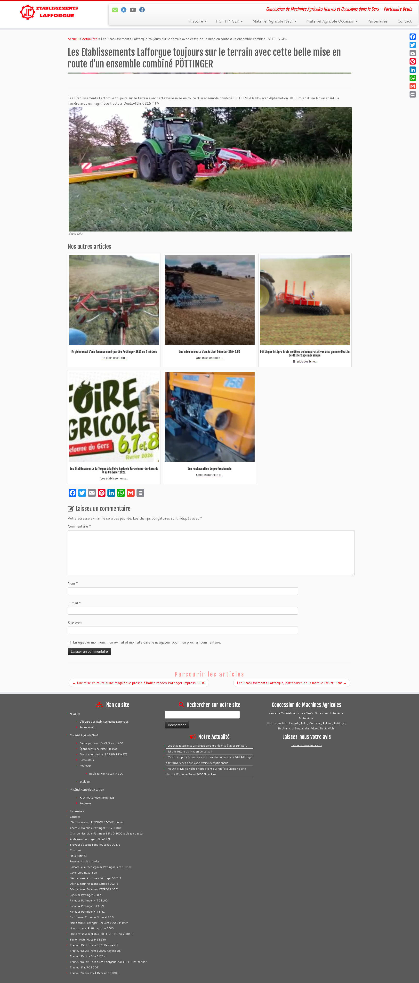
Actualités (89, 38)
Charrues (75, 850)
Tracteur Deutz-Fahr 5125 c (88, 956)
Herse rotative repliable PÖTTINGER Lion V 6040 (101, 934)
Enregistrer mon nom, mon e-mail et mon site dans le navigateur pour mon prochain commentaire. (147, 642)
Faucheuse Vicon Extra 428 (97, 798)
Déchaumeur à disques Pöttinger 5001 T (95, 878)
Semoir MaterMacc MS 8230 (88, 940)
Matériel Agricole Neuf (273, 21)
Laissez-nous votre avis (306, 745)
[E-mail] (116, 10)
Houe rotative (78, 856)
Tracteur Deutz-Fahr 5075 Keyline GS (94, 945)
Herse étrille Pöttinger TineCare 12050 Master (99, 923)
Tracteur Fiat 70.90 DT (84, 967)
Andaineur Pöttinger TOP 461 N (90, 839)
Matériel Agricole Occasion (330, 21)
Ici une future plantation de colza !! (190, 751)
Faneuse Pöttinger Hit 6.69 (87, 906)
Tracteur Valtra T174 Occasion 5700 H (94, 973)
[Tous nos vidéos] (134, 10)
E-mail (74, 603)
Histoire (196, 21)
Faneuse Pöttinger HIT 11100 (88, 900)
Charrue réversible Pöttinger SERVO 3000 (96, 828)
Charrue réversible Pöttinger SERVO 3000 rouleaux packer (106, 833)
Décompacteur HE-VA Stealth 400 (101, 743)
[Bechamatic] (125, 10)
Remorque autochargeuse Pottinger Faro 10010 (100, 867)
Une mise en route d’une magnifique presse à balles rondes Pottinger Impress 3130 (139, 682)
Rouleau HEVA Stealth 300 (106, 774)
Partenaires (377, 21)
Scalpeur (85, 782)
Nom (73, 583)
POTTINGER (228, 21)
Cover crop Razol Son (83, 873)
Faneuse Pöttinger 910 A (85, 895)
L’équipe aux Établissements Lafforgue (104, 722)
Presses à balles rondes (85, 861)
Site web (75, 622)
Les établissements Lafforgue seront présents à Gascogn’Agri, (207, 746)
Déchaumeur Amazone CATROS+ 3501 (94, 889)
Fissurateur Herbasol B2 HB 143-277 (104, 754)
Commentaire (79, 526)
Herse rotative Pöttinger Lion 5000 (91, 928)
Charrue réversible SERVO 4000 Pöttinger (96, 822)
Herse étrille (87, 760)
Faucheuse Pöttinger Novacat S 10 (91, 917)
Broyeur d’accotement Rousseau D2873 (95, 845)
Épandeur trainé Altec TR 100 (98, 749)
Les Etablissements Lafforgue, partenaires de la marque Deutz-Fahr (291, 682)
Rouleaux (85, 766)
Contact (404, 21)
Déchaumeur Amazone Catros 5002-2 (94, 884)
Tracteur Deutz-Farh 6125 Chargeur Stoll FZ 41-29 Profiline (108, 962)
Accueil (73, 38)
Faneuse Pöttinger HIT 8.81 (87, 912)
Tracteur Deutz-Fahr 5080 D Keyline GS (95, 951)
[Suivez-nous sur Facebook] (143, 10)
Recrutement (88, 727)
